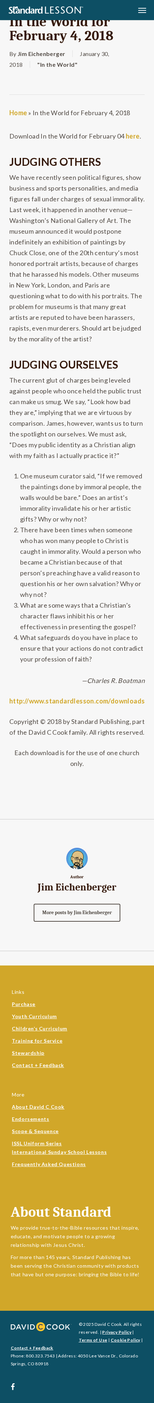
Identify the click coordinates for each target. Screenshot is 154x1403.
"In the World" (57, 64)
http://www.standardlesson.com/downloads (77, 701)
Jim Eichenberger (41, 53)
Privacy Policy (116, 1332)
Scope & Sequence (35, 1131)
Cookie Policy (125, 1340)
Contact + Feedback (38, 1065)
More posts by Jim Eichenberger (77, 912)
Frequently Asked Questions (49, 1164)
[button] (142, 10)
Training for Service (37, 1041)
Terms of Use (93, 1340)
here (133, 136)
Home (18, 113)
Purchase (23, 1004)
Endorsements (30, 1119)
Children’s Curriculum (39, 1028)
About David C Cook (38, 1107)
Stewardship (28, 1053)
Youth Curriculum (34, 1016)
